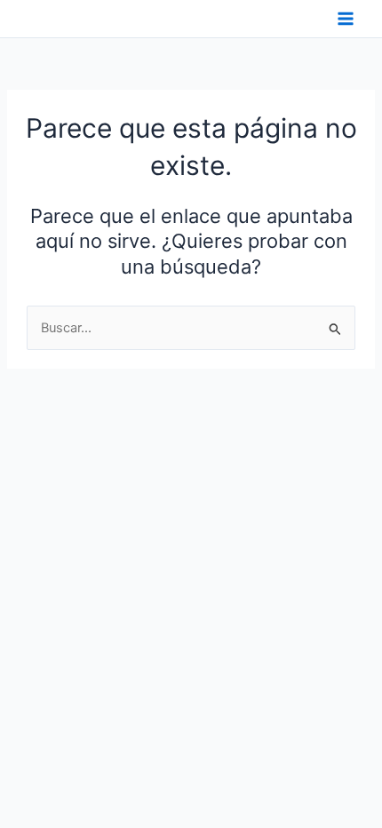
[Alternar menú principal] (345, 18)
